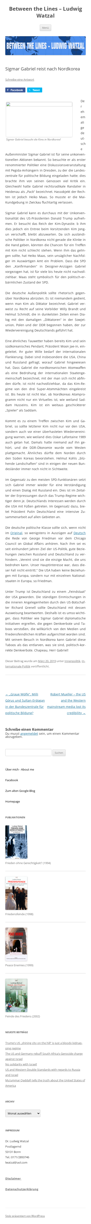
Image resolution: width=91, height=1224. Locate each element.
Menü (45, 27)
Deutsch (80, 533)
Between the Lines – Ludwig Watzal (45, 12)
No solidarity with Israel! (21, 1064)
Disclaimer (13, 1178)
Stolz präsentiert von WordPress (25, 1216)
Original (16, 533)
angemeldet (29, 733)
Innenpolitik (72, 661)
